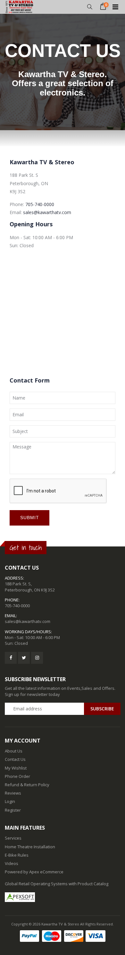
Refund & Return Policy (27, 785)
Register (13, 810)
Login (10, 801)
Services (13, 838)
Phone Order (17, 776)
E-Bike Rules (17, 855)
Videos (11, 863)
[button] (90, 7)
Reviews (13, 793)
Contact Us (15, 759)
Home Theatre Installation (30, 847)
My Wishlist (16, 768)
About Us (13, 751)
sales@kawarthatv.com (47, 212)
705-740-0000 (39, 204)
